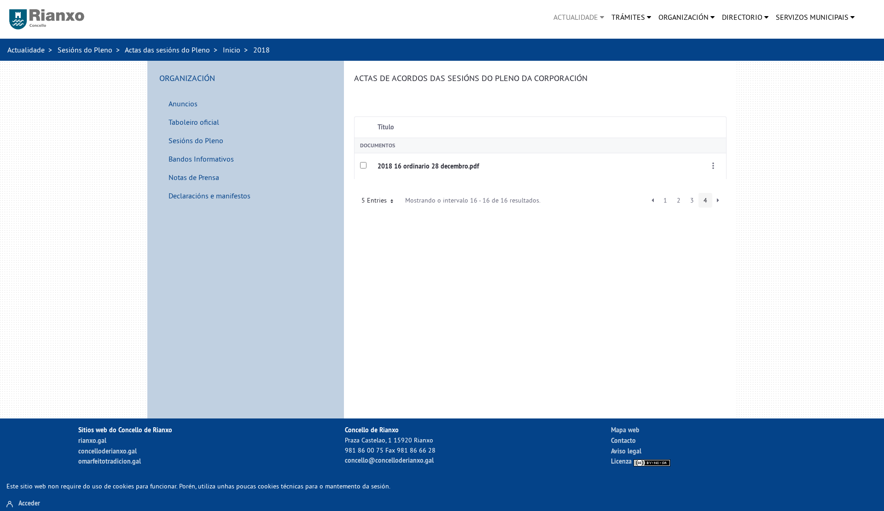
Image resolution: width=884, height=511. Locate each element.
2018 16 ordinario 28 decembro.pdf (428, 166)
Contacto (623, 440)
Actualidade (26, 49)
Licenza (622, 461)
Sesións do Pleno (85, 49)
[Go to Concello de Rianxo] (46, 19)
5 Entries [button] (375, 200)
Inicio (231, 49)
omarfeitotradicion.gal (109, 461)
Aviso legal (626, 451)
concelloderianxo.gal (107, 451)
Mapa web (625, 429)
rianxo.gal (92, 440)
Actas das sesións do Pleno (167, 49)
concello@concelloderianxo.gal (389, 460)
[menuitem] (579, 17)
